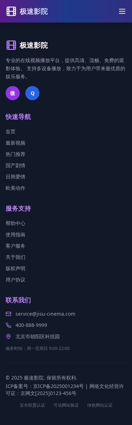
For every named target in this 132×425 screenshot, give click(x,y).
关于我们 (15, 257)
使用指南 (15, 234)
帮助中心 (15, 223)
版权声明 (15, 268)
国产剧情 (15, 165)
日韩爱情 (15, 176)
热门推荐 (15, 154)
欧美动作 (15, 187)
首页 (10, 131)
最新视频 (15, 142)
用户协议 (15, 279)
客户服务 (15, 245)
